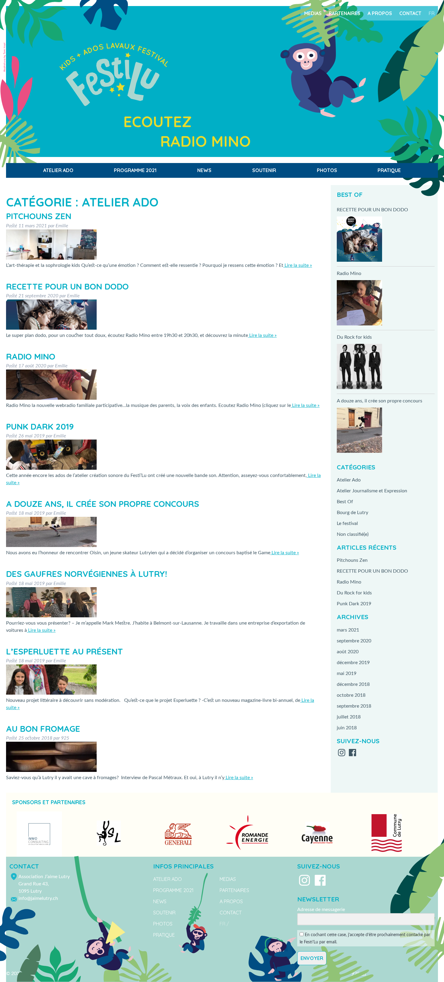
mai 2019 (346, 673)
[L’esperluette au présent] (51, 693)
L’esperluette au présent (64, 651)
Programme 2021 (135, 170)
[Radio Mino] (51, 398)
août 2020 (348, 651)
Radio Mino (30, 356)
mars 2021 (348, 630)
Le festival (347, 523)
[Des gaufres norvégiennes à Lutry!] (51, 615)
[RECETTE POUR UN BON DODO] (51, 328)
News (204, 170)
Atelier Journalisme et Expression (372, 490)
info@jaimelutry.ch (38, 898)
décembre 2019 (353, 662)
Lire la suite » (297, 265)
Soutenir (264, 170)
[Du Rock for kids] (359, 367)
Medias (313, 13)
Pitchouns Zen (38, 216)
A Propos (380, 13)
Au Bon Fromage (43, 728)
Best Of (345, 501)
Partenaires (344, 13)
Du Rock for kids (354, 337)
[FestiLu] (259, 77)
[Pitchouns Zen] (51, 258)
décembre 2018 (353, 684)
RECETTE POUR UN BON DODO (67, 286)
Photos (327, 170)
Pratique (389, 170)
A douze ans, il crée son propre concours (102, 503)
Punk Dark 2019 (40, 426)
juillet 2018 (349, 717)
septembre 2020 (354, 640)
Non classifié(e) (352, 534)
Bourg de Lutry (352, 512)
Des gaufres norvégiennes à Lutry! (86, 573)
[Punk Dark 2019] (51, 468)
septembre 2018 (354, 706)
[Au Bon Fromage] (51, 770)
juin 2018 (347, 727)
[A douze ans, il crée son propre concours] (51, 545)
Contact (410, 13)
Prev (14, 834)
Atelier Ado (58, 170)
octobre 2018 (351, 695)
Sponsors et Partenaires (48, 802)
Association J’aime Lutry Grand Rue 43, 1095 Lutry (44, 884)
